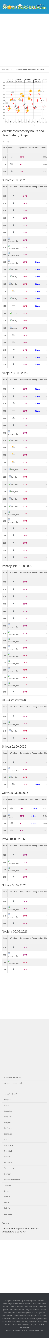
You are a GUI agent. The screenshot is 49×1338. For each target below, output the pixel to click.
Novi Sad (8, 1151)
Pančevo (7, 1157)
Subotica (7, 1185)
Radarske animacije (12, 1077)
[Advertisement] (24, 40)
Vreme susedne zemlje (13, 1083)
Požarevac (8, 1162)
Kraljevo (7, 1122)
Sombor (7, 1174)
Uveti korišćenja (24, 1327)
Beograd (7, 1099)
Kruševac (8, 1128)
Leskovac (8, 1134)
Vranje (6, 1202)
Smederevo (9, 1168)
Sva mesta (7, 69)
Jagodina (8, 1111)
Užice (6, 1191)
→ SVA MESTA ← (11, 1094)
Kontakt (41, 1324)
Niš (5, 1139)
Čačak (7, 1105)
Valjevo (7, 1197)
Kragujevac (8, 1117)
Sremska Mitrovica (12, 1180)
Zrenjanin (8, 1214)
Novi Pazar (8, 1145)
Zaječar (7, 1208)
